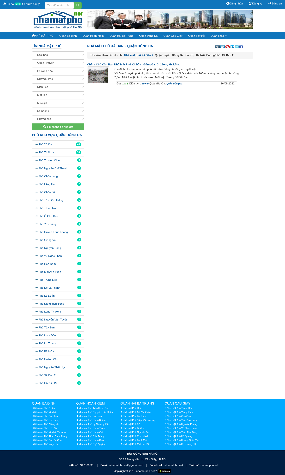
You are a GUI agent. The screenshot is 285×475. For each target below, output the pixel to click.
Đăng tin (276, 3)
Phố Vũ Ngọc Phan (50, 255)
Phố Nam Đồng (48, 335)
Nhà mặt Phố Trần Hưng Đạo (94, 408)
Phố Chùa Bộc (47, 192)
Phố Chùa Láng (48, 176)
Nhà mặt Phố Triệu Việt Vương (139, 420)
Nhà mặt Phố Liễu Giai (46, 428)
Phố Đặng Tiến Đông (51, 303)
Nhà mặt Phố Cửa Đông (91, 436)
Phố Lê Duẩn (47, 295)
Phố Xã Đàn (46, 144)
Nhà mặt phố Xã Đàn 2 (138, 55)
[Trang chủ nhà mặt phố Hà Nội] (58, 19)
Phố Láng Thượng (50, 311)
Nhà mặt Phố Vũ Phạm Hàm (182, 428)
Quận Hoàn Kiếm (93, 35)
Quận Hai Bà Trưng (121, 35)
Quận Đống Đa (148, 35)
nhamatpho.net (174, 465)
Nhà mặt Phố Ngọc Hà (46, 444)
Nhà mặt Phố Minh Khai (135, 436)
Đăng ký (256, 3)
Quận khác (218, 35)
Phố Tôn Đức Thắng (51, 200)
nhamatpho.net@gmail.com (126, 465)
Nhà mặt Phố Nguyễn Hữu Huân (96, 412)
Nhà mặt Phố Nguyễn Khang (182, 424)
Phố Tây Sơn (47, 327)
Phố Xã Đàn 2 (47, 375)
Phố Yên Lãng (47, 224)
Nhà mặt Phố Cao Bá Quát (48, 440)
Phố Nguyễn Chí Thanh (53, 168)
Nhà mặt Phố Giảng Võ (46, 424)
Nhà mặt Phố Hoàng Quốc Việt (183, 440)
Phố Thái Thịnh (48, 208)
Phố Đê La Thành (49, 287)
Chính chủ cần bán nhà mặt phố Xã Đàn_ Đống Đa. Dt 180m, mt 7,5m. (133, 64)
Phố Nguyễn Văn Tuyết (53, 319)
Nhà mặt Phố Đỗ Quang (179, 436)
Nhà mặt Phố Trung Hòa (180, 408)
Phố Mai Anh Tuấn (50, 271)
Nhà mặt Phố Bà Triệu (90, 416)
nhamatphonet (209, 465)
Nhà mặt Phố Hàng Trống (92, 428)
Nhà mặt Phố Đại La (133, 428)
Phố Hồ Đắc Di (48, 383)
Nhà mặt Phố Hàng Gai (91, 432)
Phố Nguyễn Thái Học (52, 367)
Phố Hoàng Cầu (48, 359)
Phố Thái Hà (46, 152)
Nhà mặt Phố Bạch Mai (135, 440)
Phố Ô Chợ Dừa (48, 216)
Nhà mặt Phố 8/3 (131, 424)
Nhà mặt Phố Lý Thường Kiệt (94, 424)
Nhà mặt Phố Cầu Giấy (179, 416)
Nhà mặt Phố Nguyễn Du (136, 432)
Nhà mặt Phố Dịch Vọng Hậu (182, 444)
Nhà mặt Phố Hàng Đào (91, 440)
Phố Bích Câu (47, 351)
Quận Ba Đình (68, 35)
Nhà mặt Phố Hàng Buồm (92, 420)
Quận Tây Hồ (196, 35)
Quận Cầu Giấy (172, 35)
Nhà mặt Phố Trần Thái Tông (182, 432)
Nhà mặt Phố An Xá (44, 408)
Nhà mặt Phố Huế (132, 408)
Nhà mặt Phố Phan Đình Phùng (50, 436)
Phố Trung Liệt (48, 279)
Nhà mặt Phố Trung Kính (180, 412)
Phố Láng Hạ (47, 184)
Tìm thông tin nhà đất (59, 126)
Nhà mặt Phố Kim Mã (45, 412)
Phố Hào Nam (47, 263)
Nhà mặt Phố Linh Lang (46, 420)
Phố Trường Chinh (50, 160)
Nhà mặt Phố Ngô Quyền (92, 444)
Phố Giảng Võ (47, 239)
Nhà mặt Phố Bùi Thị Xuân (137, 412)
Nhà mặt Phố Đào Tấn (46, 416)
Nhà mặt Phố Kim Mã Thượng (50, 432)
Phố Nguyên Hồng (50, 247)
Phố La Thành (47, 343)
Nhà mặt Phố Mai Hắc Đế (136, 444)
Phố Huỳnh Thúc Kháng (53, 232)
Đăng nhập (236, 3)
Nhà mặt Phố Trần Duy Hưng (182, 420)
